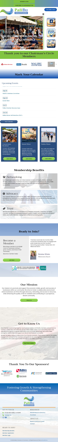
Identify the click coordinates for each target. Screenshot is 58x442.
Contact (32, 424)
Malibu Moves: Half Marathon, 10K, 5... (13, 102)
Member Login (6, 435)
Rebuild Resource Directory (37, 412)
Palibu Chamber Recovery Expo (11, 95)
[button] (24, 1)
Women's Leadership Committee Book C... (14, 109)
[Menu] (43, 14)
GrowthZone (44, 440)
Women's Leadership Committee (12, 116)
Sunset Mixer (6, 87)
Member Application (8, 433)
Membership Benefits (8, 431)
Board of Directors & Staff (37, 421)
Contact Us (5, 439)
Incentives (33, 415)
